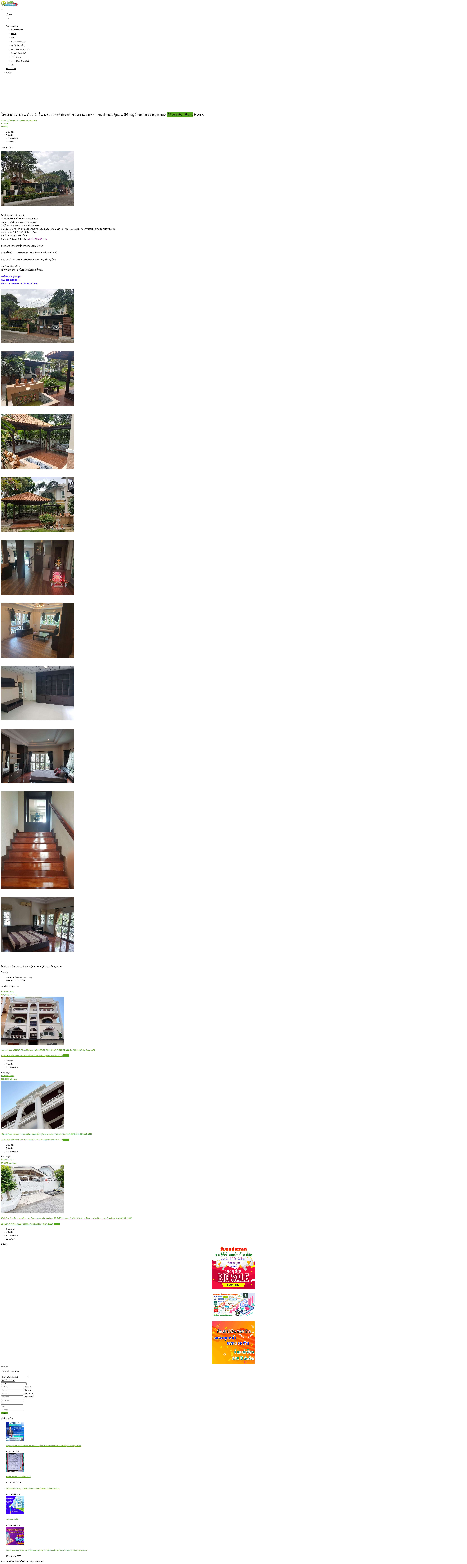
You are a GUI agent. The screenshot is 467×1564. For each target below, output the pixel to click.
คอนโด (13, 34)
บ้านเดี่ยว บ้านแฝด (17, 30)
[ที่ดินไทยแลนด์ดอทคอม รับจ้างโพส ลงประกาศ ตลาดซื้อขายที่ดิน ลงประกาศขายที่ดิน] (9, 5)
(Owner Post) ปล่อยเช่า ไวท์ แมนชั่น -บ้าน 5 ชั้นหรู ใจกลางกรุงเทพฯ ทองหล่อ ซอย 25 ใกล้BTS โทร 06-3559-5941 (46, 1134)
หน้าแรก (9, 14)
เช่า (7, 22)
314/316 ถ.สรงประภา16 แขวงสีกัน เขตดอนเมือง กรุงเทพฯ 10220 (27, 1224)
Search (4, 1413)
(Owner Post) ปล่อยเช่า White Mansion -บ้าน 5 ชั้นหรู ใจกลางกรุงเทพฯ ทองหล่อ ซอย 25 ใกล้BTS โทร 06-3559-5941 (48, 1050)
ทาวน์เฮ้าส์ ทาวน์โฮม (18, 45)
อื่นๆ (12, 65)
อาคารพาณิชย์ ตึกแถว (18, 42)
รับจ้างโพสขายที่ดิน (12, 1519)
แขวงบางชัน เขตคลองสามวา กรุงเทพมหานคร (19, 120)
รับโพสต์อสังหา (11, 69)
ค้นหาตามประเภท (12, 26)
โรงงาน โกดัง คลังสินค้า (19, 53)
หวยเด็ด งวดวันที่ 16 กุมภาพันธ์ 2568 (18, 1477)
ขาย (7, 18)
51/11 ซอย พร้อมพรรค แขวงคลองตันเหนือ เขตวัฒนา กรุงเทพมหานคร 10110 (32, 1056)
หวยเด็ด (8, 73)
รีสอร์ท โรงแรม (16, 57)
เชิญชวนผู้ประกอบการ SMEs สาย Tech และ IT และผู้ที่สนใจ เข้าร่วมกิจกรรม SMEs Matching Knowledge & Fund (43, 1446)
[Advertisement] (233, 93)
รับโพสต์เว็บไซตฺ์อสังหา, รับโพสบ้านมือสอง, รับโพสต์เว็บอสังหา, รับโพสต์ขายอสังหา (33, 1488)
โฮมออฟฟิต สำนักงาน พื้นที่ (20, 61)
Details (66, 1056)
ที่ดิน (12, 38)
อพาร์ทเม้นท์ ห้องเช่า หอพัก (20, 49)
